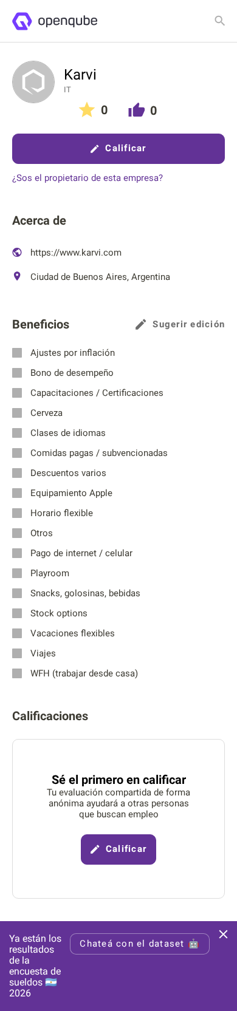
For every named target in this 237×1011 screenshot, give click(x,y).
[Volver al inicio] (54, 21)
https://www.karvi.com (75, 252)
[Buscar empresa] (220, 20)
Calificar (125, 148)
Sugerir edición (189, 324)
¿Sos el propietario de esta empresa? (87, 178)
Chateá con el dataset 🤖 (140, 943)
